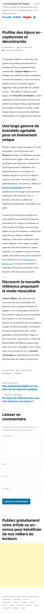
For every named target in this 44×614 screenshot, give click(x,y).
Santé (12, 605)
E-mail (5, 476)
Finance (32, 602)
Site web (5, 488)
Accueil (6, 17)
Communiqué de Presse (15, 3)
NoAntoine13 (9, 47)
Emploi (24, 602)
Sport (37, 605)
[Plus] (34, 17)
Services (29, 605)
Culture (16, 602)
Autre (23, 608)
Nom (4, 464)
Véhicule (15, 608)
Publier (17, 17)
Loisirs (4, 605)
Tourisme (5, 608)
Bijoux (20, 373)
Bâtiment (17, 599)
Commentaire (8, 436)
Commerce (9, 373)
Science (20, 605)
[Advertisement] (22, 565)
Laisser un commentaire (14, 50)
